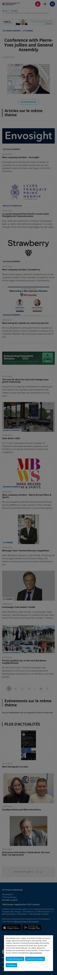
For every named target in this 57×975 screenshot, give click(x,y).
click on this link (35, 953)
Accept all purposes (15, 959)
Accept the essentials (35, 959)
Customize (11, 965)
